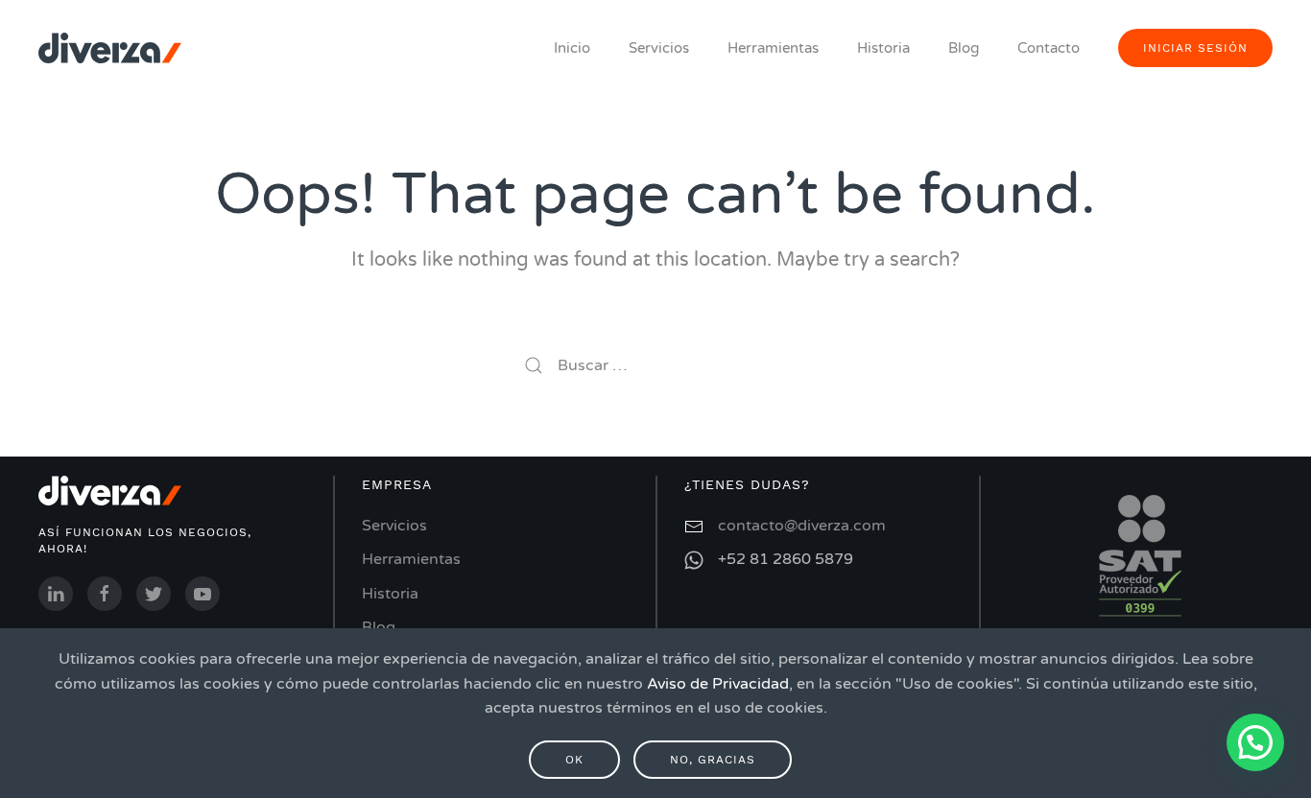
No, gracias (712, 759)
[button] (1255, 742)
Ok (574, 759)
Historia (883, 48)
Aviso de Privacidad (718, 683)
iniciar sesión (1195, 48)
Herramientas (773, 48)
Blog (963, 48)
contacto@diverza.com (802, 525)
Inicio (572, 48)
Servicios (659, 48)
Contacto (1048, 48)
